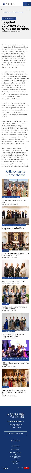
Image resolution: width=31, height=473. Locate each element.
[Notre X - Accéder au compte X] (19, 440)
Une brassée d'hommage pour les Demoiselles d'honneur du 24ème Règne (14, 392)
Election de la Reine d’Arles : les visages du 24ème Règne (13, 335)
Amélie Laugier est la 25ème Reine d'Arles (14, 201)
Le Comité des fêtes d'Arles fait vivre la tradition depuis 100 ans (15, 254)
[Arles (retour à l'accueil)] (12, 4)
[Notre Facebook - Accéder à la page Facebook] (12, 440)
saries (8, 31)
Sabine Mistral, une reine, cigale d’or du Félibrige (15, 364)
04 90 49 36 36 (17, 427)
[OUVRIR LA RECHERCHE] (29, 4)
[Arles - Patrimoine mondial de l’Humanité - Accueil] (15, 415)
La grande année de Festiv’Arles (13, 228)
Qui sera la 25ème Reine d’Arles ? (13, 281)
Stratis (27, 467)
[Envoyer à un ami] (26, 9)
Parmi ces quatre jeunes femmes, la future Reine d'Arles (14, 308)
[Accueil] (1, 9)
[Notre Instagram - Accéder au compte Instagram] (15, 440)
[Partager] (29, 9)
